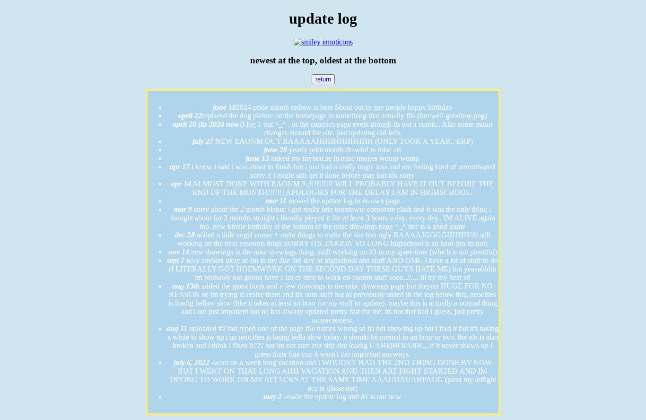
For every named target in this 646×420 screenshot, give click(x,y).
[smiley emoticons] (323, 42)
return (323, 79)
